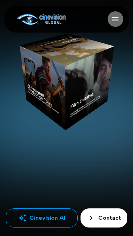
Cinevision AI (41, 218)
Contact (104, 218)
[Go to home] (41, 19)
